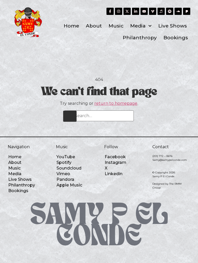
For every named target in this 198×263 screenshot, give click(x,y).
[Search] (70, 116)
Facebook (115, 156)
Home (71, 26)
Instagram (115, 162)
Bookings (175, 38)
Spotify (63, 162)
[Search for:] (99, 115)
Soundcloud (68, 168)
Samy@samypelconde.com (169, 160)
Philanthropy (140, 38)
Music (116, 26)
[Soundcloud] (178, 11)
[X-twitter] (127, 11)
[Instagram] (118, 11)
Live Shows (172, 26)
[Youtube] (144, 11)
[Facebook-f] (110, 11)
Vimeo (63, 173)
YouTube (65, 156)
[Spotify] (169, 11)
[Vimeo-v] (152, 11)
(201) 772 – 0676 (162, 156)
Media (138, 26)
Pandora (65, 179)
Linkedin (113, 173)
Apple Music (69, 185)
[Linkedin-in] (135, 11)
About (94, 26)
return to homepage (115, 103)
